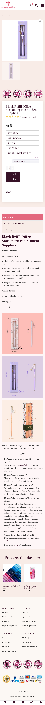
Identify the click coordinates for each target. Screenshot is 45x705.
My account (6, 642)
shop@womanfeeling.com (32, 638)
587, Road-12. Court (30, 647)
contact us (8, 541)
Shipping (11, 143)
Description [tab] (8, 217)
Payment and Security (29, 621)
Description (13, 133)
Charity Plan (6, 621)
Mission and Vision (8, 617)
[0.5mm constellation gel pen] (12, 572)
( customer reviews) (28, 117)
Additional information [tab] (13, 223)
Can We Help (13, 148)
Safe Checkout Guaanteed (19, 153)
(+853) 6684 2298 (30, 642)
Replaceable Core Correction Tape (30, 587)
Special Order (26, 617)
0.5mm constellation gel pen (11, 587)
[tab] (22, 133)
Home (4, 16)
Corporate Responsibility (10, 626)
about (16, 545)
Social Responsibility (29, 626)
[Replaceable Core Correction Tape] (33, 572)
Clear (37, 158)
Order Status (6, 647)
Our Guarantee (14, 138)
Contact (4, 638)
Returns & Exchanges (9, 651)
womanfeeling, (24, 465)
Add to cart (15, 176)
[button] (42, 5)
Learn (11, 16)
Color (8, 161)
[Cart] (31, 5)
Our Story (5, 612)
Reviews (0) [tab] (7, 230)
